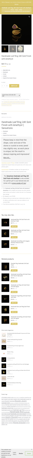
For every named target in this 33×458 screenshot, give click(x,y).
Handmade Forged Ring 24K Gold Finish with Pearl (21, 296)
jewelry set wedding (19, 421)
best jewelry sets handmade (18, 399)
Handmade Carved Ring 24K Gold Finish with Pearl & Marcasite (21, 275)
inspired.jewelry (5, 169)
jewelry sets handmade (8, 421)
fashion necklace (11, 406)
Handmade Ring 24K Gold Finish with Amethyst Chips (20, 220)
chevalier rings (26, 403)
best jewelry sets (6, 399)
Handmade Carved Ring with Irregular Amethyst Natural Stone (20, 241)
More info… (6, 158)
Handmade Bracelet (19, 406)
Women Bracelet (19, 422)
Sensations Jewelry (13, 99)
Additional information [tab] (6, 117)
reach (22, 204)
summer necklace (8, 423)
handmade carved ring (20, 101)
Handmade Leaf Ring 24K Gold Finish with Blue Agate (20, 285)
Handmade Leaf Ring (6, 103)
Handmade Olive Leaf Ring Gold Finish (20, 306)
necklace (26, 421)
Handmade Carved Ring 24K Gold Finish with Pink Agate (21, 317)
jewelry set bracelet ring (24, 417)
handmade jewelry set (7, 410)
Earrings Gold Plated (21, 405)
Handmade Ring (5, 105)
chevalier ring (12, 403)
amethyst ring (11, 101)
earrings (3, 404)
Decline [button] (21, 453)
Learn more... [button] (15, 453)
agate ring (18, 397)
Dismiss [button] (16, 4)
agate (15, 397)
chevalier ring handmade (19, 403)
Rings (8, 99)
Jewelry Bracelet (11, 417)
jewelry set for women (7, 419)
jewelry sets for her (24, 419)
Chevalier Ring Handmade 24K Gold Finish (20, 264)
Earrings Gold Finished (10, 405)
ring (10, 105)
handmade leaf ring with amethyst (17, 103)
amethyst (6, 101)
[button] (29, 16)
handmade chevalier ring (17, 408)
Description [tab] (4, 113)
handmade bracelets (27, 406)
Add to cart (14, 86)
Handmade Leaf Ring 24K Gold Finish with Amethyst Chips (20, 231)
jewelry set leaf (16, 419)
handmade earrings (25, 408)
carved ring (6, 403)
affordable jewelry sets (8, 397)
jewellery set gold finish (16, 415)
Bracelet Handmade (10, 401)
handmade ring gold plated (18, 414)
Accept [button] (29, 453)
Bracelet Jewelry (21, 401)
